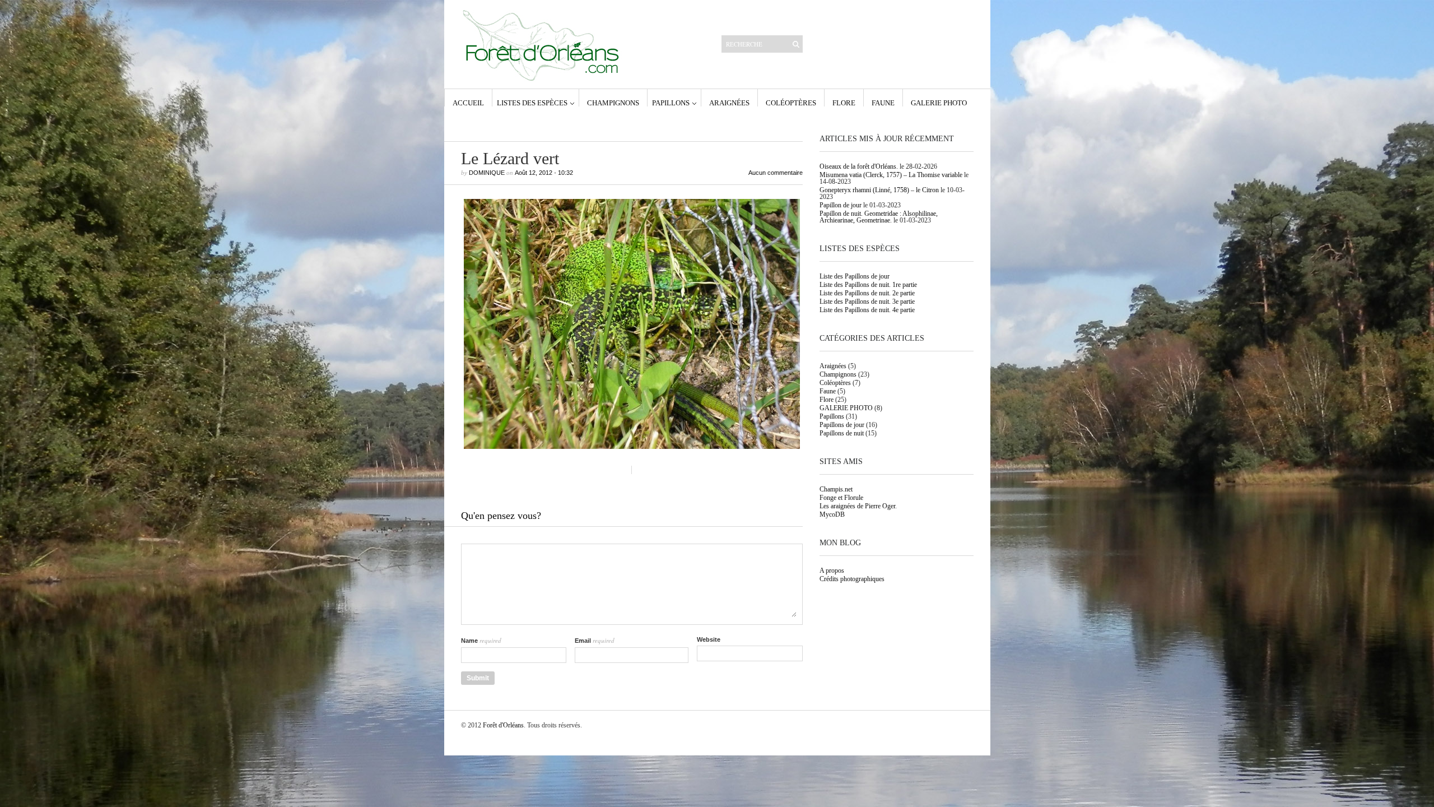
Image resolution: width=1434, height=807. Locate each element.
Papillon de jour (841, 205)
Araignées (729, 102)
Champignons (613, 102)
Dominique (487, 172)
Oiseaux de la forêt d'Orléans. (859, 166)
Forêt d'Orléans (503, 725)
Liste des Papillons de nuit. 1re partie (868, 285)
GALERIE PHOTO (939, 102)
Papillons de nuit (842, 433)
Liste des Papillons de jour (855, 276)
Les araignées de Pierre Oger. (858, 506)
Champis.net (836, 489)
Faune (883, 102)
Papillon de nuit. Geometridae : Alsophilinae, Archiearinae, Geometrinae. (879, 217)
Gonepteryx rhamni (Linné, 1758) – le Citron (879, 190)
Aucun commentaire (775, 173)
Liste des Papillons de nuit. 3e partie (867, 301)
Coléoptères (791, 102)
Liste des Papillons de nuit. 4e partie (867, 310)
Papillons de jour (842, 425)
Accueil (468, 102)
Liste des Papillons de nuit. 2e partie (867, 293)
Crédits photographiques (852, 579)
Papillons (671, 102)
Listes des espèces (532, 102)
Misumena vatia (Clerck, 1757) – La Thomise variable (891, 175)
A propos (832, 570)
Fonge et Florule (841, 498)
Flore (843, 102)
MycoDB (832, 514)
